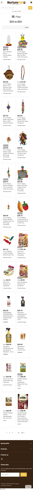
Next (22, 432)
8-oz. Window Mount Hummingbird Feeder (7, 54)
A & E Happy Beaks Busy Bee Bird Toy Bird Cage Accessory (22, 54)
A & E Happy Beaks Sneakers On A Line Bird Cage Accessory (8, 186)
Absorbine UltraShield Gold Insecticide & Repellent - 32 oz (8, 349)
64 (18, 432)
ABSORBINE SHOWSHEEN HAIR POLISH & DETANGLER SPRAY (8, 316)
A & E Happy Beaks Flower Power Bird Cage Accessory (22, 120)
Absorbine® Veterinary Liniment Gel (21, 348)
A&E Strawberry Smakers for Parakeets (22, 284)
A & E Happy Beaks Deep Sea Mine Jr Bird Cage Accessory (8, 120)
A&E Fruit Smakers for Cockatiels (21, 253)
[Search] (30, 7)
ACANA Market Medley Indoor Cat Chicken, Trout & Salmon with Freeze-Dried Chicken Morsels (22, 417)
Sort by (26, 27)
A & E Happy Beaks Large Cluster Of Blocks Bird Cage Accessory (8, 153)
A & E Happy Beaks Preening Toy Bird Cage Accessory (22, 152)
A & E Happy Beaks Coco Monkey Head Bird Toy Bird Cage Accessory (8, 87)
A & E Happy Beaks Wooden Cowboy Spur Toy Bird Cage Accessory (8, 221)
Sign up (24, 474)
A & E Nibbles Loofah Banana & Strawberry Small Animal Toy (22, 220)
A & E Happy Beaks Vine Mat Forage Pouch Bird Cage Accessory (22, 187)
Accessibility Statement (6, 485)
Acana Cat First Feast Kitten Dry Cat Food (8, 380)
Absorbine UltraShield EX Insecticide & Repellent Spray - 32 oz (22, 316)
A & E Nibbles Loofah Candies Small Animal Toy (8, 253)
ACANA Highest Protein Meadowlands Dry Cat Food (8, 415)
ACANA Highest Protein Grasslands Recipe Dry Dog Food (22, 382)
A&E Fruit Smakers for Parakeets (7, 284)
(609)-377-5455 (17, 11)
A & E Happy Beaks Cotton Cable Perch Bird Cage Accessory (22, 86)
